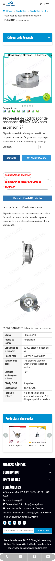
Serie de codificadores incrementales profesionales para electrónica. (37, 445)
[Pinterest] (24, 523)
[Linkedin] (9, 523)
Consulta (11, 158)
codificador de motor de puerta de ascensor (23, 184)
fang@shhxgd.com (34, 504)
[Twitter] (14, 523)
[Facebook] (4, 523)
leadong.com (40, 548)
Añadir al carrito (38, 158)
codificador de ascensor (17, 175)
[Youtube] (19, 523)
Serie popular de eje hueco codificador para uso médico (17, 445)
